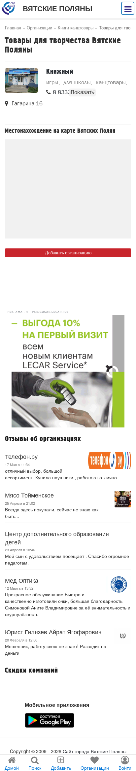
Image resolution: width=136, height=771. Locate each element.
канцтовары (111, 82)
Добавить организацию (68, 252)
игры (52, 82)
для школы (77, 82)
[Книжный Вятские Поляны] (21, 80)
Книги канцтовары (75, 27)
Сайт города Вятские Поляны (94, 751)
